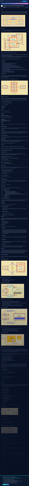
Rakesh (6, 7)
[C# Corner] (2, 1)
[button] (27, 1)
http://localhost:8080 (5, 115)
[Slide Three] (14, 3)
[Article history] (9, 7)
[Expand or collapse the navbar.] (1, 1)
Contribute (24, 1)
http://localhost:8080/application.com (7, 116)
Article (27, 7)
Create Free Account (6, 484)
